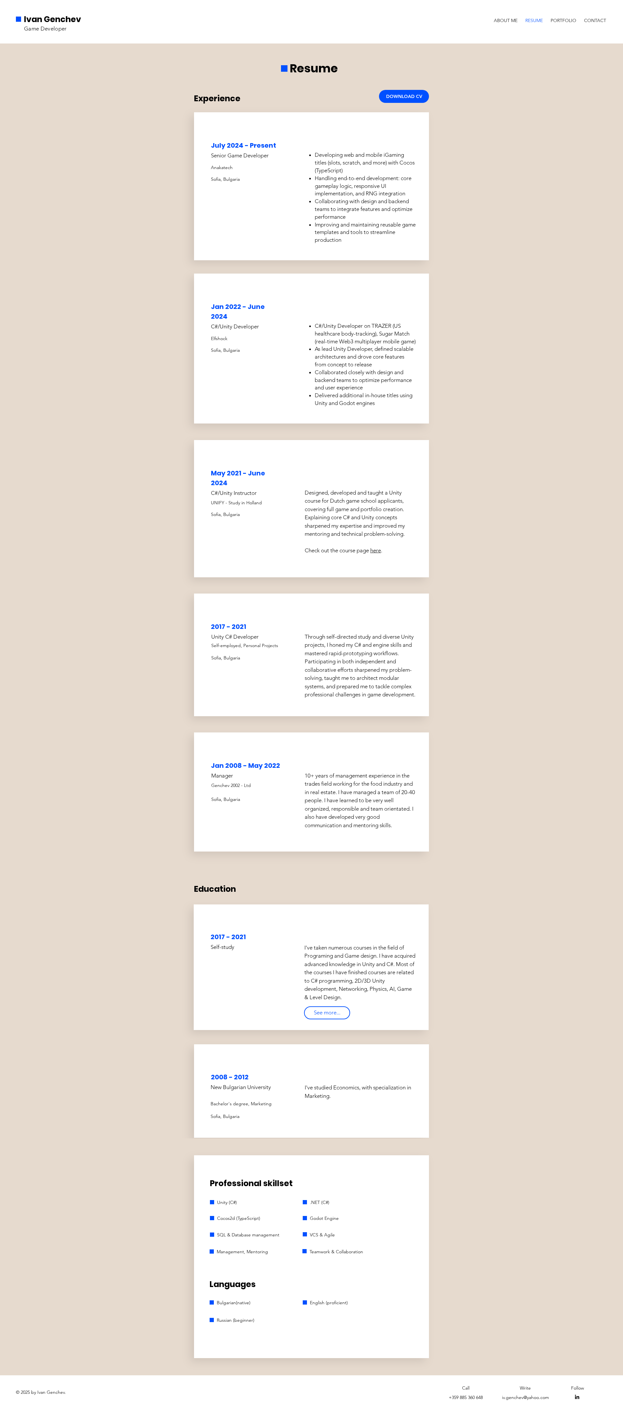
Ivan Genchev (52, 19)
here (375, 550)
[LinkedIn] (577, 1397)
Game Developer (45, 28)
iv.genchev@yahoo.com (525, 1397)
